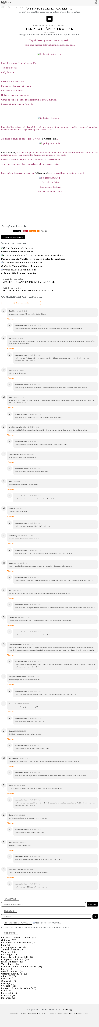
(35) (13, 947)
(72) (18, 942)
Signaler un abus (34, 1014)
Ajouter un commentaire (21, 303)
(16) (6, 978)
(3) (6, 990)
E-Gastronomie (49, 138)
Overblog (67, 1009)
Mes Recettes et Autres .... (49, 8)
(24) (10, 964)
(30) (12, 949)
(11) (7, 983)
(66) (6, 944)
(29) (9, 954)
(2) (8, 995)
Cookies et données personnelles (60, 1014)
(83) (8, 940)
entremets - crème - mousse (49, 25)
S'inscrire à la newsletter (13, 237)
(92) (18, 937)
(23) (21, 966)
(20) (14, 973)
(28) (15, 959)
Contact (23, 1014)
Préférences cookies (81, 1014)
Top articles (14, 1014)
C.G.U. (44, 1014)
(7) (18, 988)
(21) (7, 969)
